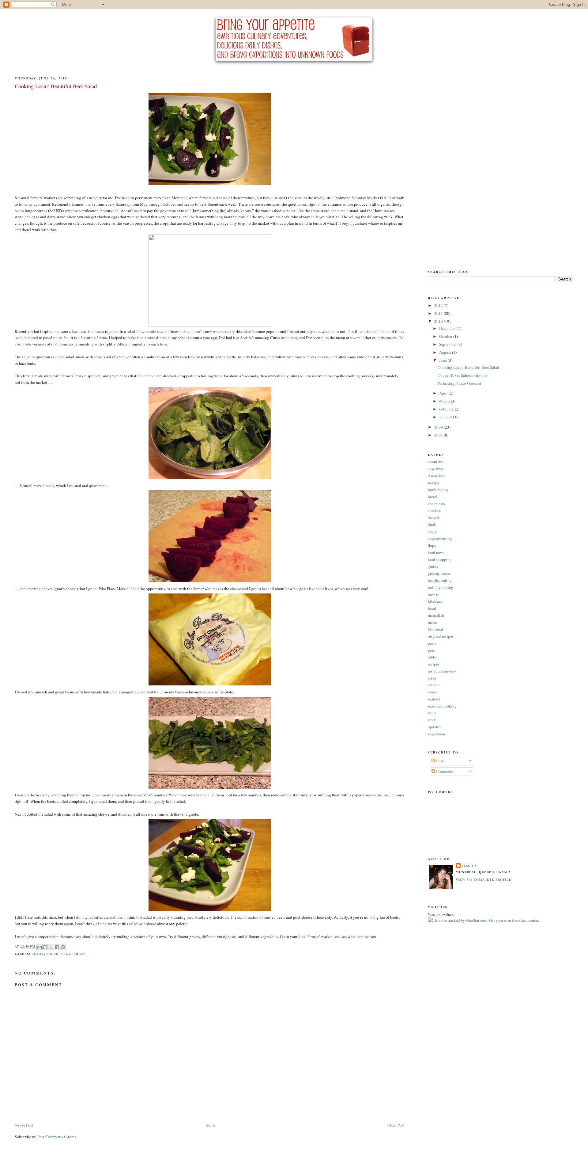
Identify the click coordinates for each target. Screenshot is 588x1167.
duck (432, 524)
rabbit (433, 657)
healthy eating (440, 580)
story (432, 720)
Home (210, 1125)
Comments (444, 771)
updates (434, 727)
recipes (433, 664)
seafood (434, 699)
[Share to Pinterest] (63, 947)
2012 (439, 305)
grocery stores (439, 573)
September (448, 344)
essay (432, 531)
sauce (432, 692)
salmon (434, 685)
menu (432, 622)
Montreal (435, 629)
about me (435, 461)
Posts (440, 761)
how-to (433, 594)
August (445, 352)
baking (433, 483)
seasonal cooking (442, 706)
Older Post (396, 1125)
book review (438, 489)
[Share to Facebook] (57, 947)
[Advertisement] (452, 163)
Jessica (469, 866)
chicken (434, 510)
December (448, 328)
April (444, 393)
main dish (436, 615)
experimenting (440, 538)
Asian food (437, 476)
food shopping (440, 559)
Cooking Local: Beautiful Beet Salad (468, 367)
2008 (439, 435)
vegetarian (73, 954)
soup (432, 712)
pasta (432, 643)
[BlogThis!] (45, 947)
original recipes (441, 636)
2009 (439, 427)
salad (52, 954)
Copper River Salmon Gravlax (463, 375)
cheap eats (436, 503)
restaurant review (442, 671)
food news (436, 552)
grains (433, 566)
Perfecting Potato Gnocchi (459, 383)
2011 (439, 313)
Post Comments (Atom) (56, 1136)
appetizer (435, 468)
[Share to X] (51, 947)
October (446, 336)
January (446, 417)
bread (432, 496)
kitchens (435, 601)
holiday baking (440, 587)
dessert (433, 517)
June (443, 360)
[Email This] (39, 947)
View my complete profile (483, 879)
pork (431, 650)
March (445, 401)
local (38, 954)
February (447, 409)
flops (432, 545)
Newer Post (24, 1125)
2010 (439, 321)
